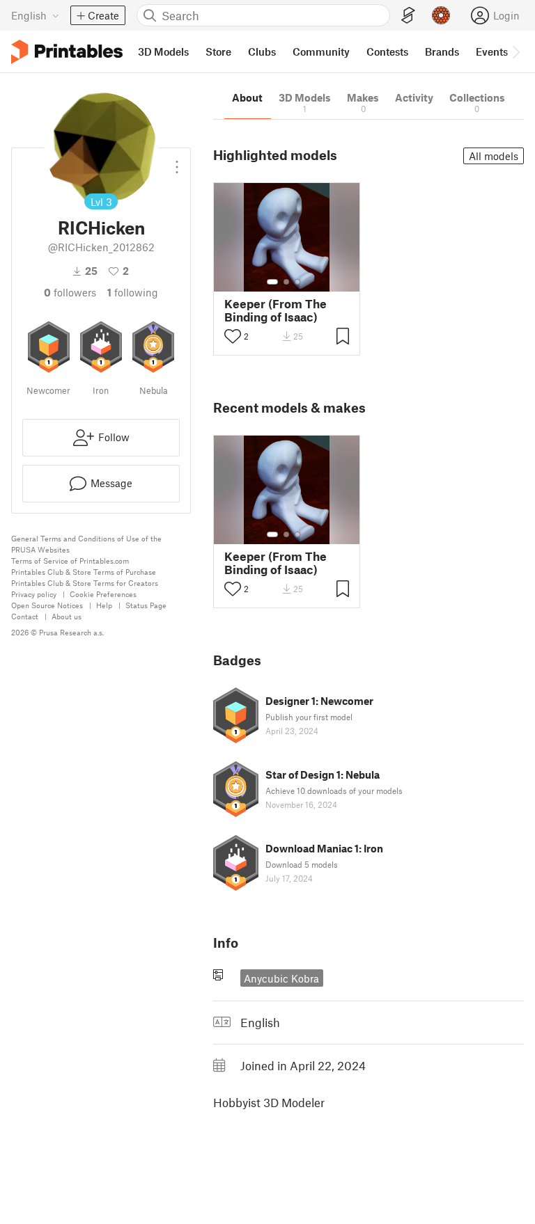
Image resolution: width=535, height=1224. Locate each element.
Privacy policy (33, 593)
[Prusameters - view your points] (441, 15)
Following (132, 292)
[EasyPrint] (408, 15)
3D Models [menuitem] (163, 51)
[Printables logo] (67, 52)
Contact (24, 616)
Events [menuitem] (492, 51)
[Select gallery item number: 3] (297, 282)
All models (493, 156)
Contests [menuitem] (387, 51)
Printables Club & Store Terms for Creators (84, 582)
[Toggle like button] (232, 336)
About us (67, 616)
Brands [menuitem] (442, 51)
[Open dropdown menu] (177, 161)
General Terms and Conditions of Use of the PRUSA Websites (86, 544)
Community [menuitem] (321, 51)
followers (70, 292)
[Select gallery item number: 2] (286, 282)
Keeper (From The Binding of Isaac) (275, 310)
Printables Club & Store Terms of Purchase (83, 571)
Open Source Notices (47, 605)
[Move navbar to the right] (515, 51)
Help (104, 605)
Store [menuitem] (218, 51)
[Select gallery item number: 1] (272, 282)
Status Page (145, 605)
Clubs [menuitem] (262, 51)
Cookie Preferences (103, 593)
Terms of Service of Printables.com (70, 560)
